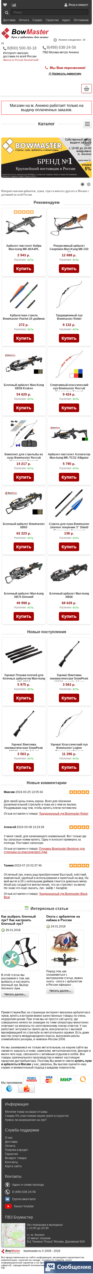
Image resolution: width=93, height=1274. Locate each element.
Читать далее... (15, 994)
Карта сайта (13, 1166)
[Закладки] (5, 4)
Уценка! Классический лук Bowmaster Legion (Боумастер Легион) (69, 748)
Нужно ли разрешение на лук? (25, 1120)
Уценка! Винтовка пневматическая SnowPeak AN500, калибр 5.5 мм (24, 748)
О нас (9, 1137)
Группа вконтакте (24, 1199)
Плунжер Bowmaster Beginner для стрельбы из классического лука (44, 850)
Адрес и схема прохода (28, 1184)
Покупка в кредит (16, 1150)
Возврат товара (15, 1158)
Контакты (11, 1162)
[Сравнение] (14, 4)
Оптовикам (81, 20)
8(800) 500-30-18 (21, 48)
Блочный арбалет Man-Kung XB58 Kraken (24, 386)
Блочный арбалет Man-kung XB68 (69, 595)
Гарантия (11, 1154)
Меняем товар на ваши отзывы (26, 1111)
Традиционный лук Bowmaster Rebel (69, 317)
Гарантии (52, 20)
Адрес (66, 20)
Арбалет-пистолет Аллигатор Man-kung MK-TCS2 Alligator (69, 456)
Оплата (24, 20)
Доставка (9, 20)
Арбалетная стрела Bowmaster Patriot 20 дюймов (24, 317)
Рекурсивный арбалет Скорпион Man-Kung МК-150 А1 (69, 249)
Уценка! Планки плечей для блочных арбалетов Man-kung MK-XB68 (24, 678)
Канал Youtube (24, 1206)
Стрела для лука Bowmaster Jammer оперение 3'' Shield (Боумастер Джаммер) (69, 527)
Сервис (37, 20)
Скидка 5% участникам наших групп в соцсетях (37, 1116)
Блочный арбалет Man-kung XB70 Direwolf (24, 595)
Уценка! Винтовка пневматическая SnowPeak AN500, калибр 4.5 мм (69, 678)
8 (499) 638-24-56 (24, 1192)
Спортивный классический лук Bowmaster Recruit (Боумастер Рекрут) (69, 388)
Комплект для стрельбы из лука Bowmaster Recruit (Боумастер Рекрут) (24, 458)
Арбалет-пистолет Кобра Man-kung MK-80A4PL (23, 247)
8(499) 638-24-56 (61, 47)
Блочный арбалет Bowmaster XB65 (24, 525)
